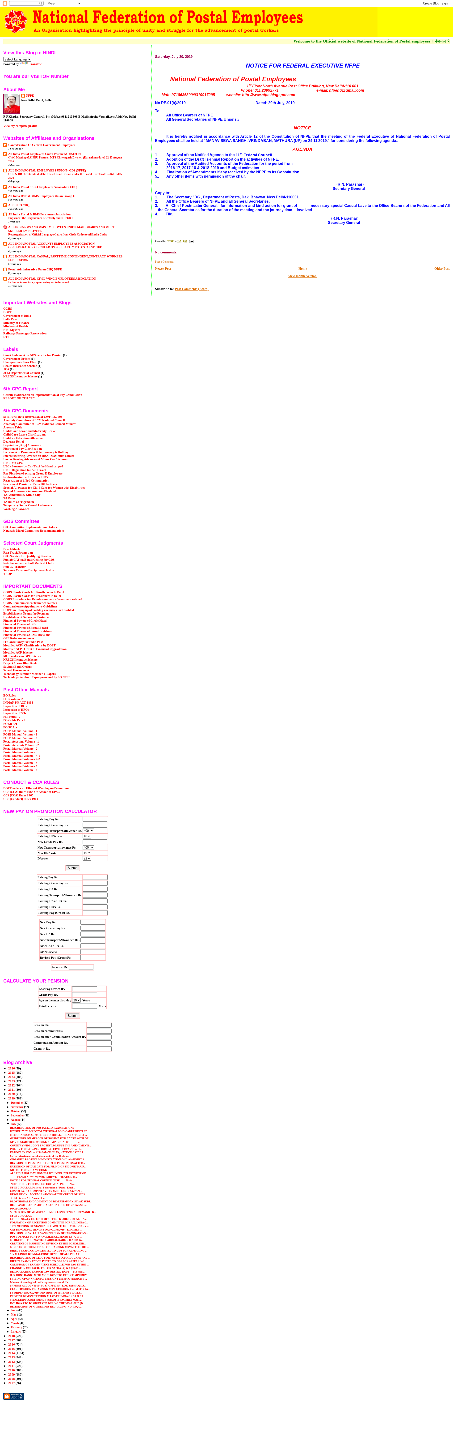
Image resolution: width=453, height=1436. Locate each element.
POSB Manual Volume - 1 (20, 731)
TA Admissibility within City (22, 494)
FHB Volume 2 (13, 699)
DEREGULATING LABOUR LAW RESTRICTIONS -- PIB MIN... (47, 1271)
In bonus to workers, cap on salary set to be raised (38, 282)
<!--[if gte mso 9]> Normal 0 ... (27, 1198)
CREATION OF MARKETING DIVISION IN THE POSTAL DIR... (48, 1243)
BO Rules (9, 695)
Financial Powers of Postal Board (25, 627)
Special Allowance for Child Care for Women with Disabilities (44, 487)
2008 (12, 1378)
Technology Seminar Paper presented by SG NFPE (37, 677)
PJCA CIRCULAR (20, 1208)
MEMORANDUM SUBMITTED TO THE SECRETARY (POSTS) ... (48, 1134)
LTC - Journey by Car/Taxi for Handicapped (33, 466)
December (17, 1102)
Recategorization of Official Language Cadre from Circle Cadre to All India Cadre (57, 234)
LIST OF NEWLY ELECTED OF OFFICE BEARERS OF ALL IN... (48, 1219)
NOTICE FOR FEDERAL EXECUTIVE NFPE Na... (42, 1184)
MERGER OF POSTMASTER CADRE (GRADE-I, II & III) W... (46, 1240)
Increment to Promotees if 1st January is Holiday (36, 452)
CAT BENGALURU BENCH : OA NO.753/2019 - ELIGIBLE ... (46, 1229)
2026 (12, 1068)
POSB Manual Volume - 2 (20, 734)
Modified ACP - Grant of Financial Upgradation (35, 649)
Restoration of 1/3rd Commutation (26, 480)
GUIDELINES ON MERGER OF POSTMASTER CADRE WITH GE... (50, 1138)
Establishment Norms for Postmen (26, 613)
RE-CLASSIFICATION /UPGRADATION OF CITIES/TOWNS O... (48, 1205)
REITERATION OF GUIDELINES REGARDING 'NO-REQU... (46, 1306)
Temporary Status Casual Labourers (27, 505)
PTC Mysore (11, 330)
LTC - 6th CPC (13, 463)
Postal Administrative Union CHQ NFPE (35, 269)
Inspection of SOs (14, 713)
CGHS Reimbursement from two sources (30, 603)
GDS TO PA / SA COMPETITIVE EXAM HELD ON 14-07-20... (46, 1191)
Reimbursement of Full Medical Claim (28, 563)
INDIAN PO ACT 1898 (18, 702)
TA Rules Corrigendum (18, 502)
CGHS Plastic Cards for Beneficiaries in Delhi (33, 592)
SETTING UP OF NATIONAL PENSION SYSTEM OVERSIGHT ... (48, 1278)
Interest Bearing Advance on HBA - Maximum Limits (38, 455)
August (16, 1119)
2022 (12, 1085)
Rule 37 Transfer (14, 566)
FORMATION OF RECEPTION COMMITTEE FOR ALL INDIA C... (49, 1222)
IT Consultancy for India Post (23, 642)
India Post (10, 319)
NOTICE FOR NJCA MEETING (28, 1170)
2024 (12, 1077)
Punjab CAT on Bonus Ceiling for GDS (29, 559)
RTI (6, 337)
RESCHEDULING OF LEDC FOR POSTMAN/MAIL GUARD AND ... (50, 1257)
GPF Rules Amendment (18, 638)
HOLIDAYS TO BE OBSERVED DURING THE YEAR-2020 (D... (47, 1303)
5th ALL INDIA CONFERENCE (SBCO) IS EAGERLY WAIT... (46, 1299)
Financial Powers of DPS (19, 624)
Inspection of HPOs (16, 709)
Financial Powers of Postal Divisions (27, 631)
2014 (12, 1353)
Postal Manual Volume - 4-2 (21, 759)
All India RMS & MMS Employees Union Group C (41, 196)
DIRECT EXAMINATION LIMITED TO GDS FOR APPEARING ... (48, 1250)
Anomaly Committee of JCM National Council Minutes (39, 424)
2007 (12, 1383)
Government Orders (16, 358)
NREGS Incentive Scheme (20, 376)
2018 (12, 1336)
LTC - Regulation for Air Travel (24, 470)
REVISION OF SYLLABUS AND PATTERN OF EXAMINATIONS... (49, 1233)
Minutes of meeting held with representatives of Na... (40, 1282)
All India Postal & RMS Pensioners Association (39, 214)
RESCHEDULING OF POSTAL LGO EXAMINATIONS (42, 1127)
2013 (12, 1357)
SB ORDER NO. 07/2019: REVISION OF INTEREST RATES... (46, 1292)
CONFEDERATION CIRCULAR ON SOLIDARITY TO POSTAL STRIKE (55, 247)
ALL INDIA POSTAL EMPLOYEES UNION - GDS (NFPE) (47, 170)
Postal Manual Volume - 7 (20, 766)
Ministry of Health (15, 326)
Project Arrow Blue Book (20, 663)
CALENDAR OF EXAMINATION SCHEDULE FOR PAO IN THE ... (49, 1264)
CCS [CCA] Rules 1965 (18, 795)
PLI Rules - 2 (12, 716)
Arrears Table (12, 427)
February (17, 1327)
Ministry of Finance (16, 323)
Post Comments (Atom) (192, 289)
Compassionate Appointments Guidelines (30, 606)
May (14, 1314)
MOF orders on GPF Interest (22, 656)
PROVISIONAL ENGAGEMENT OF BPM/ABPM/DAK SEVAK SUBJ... (51, 1201)
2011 (12, 1366)
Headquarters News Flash (20, 362)
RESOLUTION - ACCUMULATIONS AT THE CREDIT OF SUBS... (48, 1194)
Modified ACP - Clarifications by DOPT (29, 645)
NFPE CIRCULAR (21, 1215)
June (14, 1310)
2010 (12, 1370)
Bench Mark (11, 549)
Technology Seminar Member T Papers (29, 673)
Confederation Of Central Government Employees (41, 145)
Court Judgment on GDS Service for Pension (32, 355)
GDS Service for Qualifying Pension (27, 556)
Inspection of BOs (15, 706)
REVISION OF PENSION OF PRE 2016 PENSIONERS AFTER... (47, 1163)
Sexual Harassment (16, 670)
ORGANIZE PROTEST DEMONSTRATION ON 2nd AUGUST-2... (48, 1159)
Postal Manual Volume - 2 (20, 748)
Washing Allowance (16, 509)
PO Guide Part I (14, 720)
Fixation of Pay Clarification (22, 448)
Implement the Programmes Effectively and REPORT (40, 218)
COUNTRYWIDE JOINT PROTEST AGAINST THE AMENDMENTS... (51, 1145)
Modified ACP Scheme (18, 652)
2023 (12, 1081)
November (17, 1107)
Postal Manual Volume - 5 (20, 763)
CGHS (7, 308)
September (18, 1115)
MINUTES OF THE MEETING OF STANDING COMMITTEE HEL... (49, 1247)
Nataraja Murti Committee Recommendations (33, 530)
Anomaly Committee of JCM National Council (34, 420)
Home (302, 268)
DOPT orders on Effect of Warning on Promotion (36, 788)
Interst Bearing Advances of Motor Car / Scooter (35, 459)
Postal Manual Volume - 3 (20, 752)
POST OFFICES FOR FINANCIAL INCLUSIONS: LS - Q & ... (46, 1236)
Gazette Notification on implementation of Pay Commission (42, 395)
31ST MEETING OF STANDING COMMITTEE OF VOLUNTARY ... (49, 1226)
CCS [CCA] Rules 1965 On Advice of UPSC (31, 792)
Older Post (442, 268)
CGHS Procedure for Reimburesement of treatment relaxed (42, 599)
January (16, 1331)
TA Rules (9, 498)
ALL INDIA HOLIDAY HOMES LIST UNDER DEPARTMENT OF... (49, 1173)
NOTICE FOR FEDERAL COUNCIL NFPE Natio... (42, 1180)
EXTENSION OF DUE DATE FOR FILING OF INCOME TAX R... (48, 1166)
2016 (12, 1344)
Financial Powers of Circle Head (24, 620)
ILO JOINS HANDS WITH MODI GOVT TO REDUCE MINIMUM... (49, 1275)
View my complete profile (20, 126)
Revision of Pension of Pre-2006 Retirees (30, 484)
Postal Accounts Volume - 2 (21, 745)
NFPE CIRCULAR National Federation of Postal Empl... (42, 1187)
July (14, 1124)
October (16, 1111)
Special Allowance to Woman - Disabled (29, 491)
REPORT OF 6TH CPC (19, 398)
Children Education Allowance (23, 438)
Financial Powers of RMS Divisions (26, 635)
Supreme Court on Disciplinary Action (28, 570)
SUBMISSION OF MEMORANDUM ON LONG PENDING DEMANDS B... (53, 1212)
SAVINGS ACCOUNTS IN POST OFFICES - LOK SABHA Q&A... (48, 1285)
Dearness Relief (13, 441)
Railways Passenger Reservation (24, 333)
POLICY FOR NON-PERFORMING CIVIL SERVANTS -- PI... (46, 1149)
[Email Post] (191, 241)
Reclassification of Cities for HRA (25, 477)
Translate (35, 64)
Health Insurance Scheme (20, 366)
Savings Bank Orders (17, 666)
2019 (12, 1098)
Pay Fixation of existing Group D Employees (33, 473)
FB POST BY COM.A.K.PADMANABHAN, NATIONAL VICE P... (47, 1152)
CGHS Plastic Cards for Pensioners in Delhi (32, 596)
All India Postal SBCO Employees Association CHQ (42, 187)
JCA (6, 369)
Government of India (17, 315)
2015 (12, 1349)
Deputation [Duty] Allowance (22, 445)
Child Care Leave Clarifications (24, 434)
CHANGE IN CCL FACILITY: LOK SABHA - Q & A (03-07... (45, 1268)
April (14, 1319)
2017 (12, 1340)
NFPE (30, 95)
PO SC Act (10, 727)
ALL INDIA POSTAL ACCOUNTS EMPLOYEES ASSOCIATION (51, 243)
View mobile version (302, 276)
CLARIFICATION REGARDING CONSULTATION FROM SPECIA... (50, 1289)
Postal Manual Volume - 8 (20, 770)
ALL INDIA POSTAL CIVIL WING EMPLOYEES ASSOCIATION (52, 278)
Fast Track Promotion (18, 552)
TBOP (7, 574)
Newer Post (163, 268)
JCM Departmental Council (21, 373)
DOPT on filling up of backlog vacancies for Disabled (38, 610)
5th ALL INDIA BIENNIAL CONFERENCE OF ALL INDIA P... (45, 1254)
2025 (12, 1072)
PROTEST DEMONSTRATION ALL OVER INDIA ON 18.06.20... (47, 1296)
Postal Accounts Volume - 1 (21, 741)
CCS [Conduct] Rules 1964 (20, 799)
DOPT (7, 312)
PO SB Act (10, 724)
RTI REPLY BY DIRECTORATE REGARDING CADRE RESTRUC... (50, 1131)
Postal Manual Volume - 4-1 (21, 755)
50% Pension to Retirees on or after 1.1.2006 (33, 417)
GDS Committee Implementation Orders (30, 527)
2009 (12, 1374)
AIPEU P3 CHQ (18, 205)
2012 (12, 1361)
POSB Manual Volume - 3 (20, 738)
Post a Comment (164, 261)
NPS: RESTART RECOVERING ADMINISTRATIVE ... (45, 1142)
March (15, 1323)
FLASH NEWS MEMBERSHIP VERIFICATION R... (43, 1176)
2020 (12, 1094)
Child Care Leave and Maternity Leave (29, 431)
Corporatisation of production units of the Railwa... (39, 1155)
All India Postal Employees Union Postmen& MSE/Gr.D (45, 154)
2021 (12, 1089)
